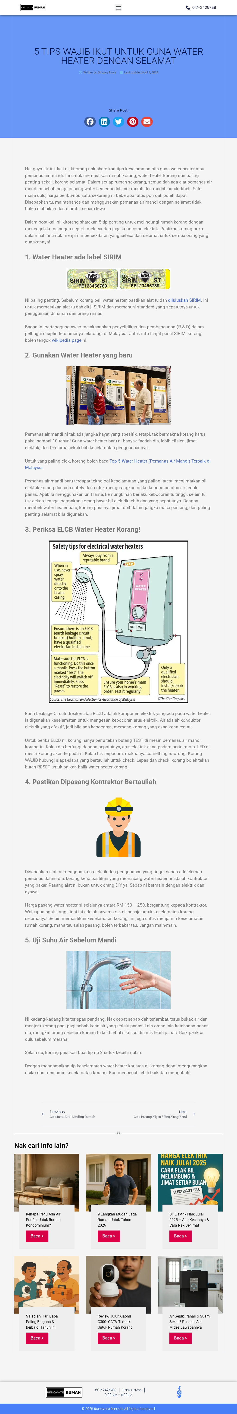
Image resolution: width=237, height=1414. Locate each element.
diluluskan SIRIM (184, 300)
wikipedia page (66, 340)
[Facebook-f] (179, 1388)
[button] (118, 7)
